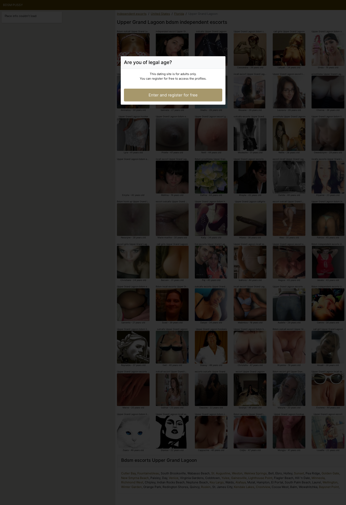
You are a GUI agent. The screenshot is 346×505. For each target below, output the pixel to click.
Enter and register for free (173, 95)
